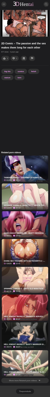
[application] (25, 23)
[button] (25, 23)
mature (7, 78)
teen (19, 78)
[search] (46, 4)
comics (21, 71)
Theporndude (25, 391)
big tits (7, 71)
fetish (33, 71)
